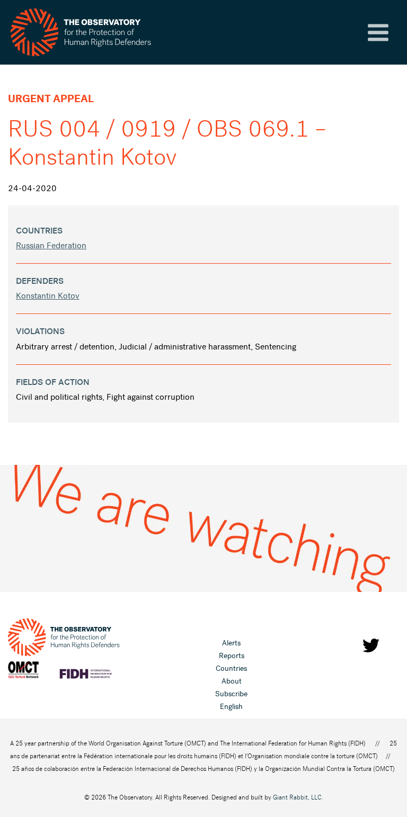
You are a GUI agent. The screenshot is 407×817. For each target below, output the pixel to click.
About (232, 681)
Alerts (231, 643)
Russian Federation (51, 245)
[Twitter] (370, 645)
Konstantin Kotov (47, 296)
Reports (231, 655)
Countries (231, 668)
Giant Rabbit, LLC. (298, 797)
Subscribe (231, 693)
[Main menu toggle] (378, 32)
